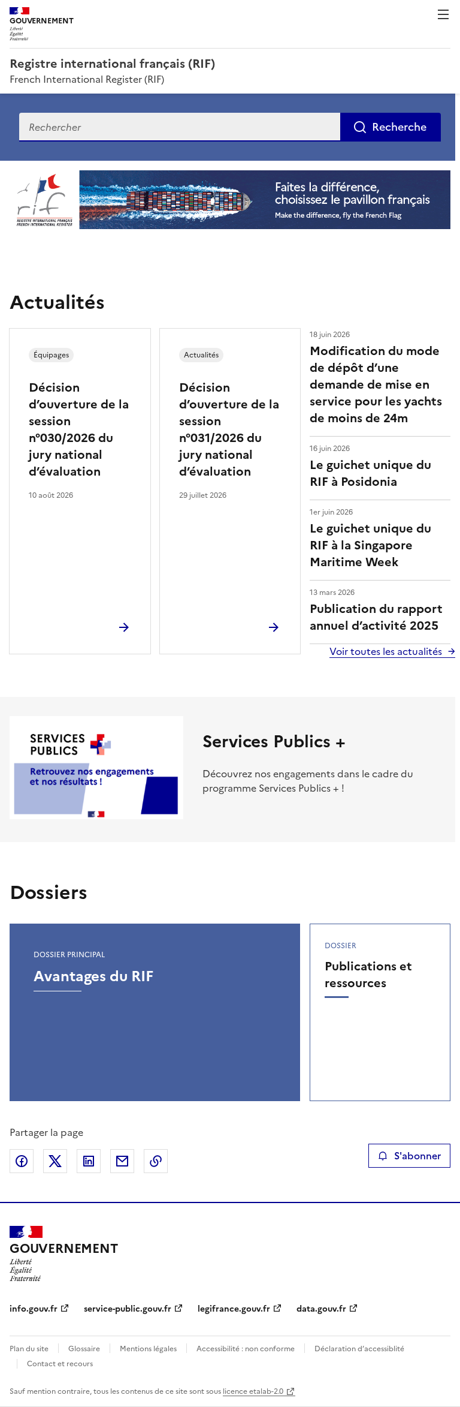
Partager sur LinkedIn (89, 1161)
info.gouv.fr (34, 1309)
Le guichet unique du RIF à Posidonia (370, 473)
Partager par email (122, 1161)
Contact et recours (60, 1363)
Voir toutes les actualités (385, 651)
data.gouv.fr (321, 1309)
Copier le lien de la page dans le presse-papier (156, 1161)
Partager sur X (55, 1161)
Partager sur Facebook (22, 1161)
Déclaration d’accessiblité (359, 1348)
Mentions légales (148, 1348)
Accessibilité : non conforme (245, 1348)
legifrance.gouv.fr (234, 1309)
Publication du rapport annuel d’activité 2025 (376, 617)
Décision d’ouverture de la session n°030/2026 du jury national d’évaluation (79, 429)
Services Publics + (274, 741)
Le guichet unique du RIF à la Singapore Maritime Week (370, 545)
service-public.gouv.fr (127, 1309)
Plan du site (29, 1348)
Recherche (399, 127)
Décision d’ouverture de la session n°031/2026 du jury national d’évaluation (229, 429)
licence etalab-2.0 (253, 1391)
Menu (443, 14)
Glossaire (84, 1348)
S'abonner (417, 1156)
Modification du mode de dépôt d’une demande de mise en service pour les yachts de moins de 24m (376, 384)
